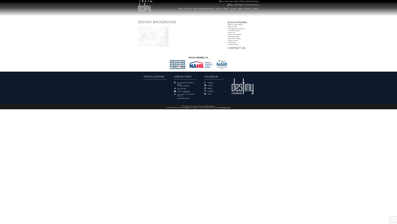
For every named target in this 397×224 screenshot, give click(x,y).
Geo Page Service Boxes (236, 28)
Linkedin (210, 85)
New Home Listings (234, 38)
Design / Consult (222, 9)
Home (180, 9)
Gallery (233, 9)
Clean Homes (232, 26)
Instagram (210, 91)
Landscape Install (233, 36)
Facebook (210, 82)
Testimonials (232, 42)
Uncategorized (233, 44)
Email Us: (183, 91)
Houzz (209, 94)
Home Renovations (234, 30)
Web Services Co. (226, 107)
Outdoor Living (233, 40)
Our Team (188, 9)
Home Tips (231, 32)
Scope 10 (187, 107)
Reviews (247, 9)
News (240, 9)
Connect (255, 9)
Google (209, 88)
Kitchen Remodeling (234, 34)
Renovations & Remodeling (203, 9)
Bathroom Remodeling (235, 25)
